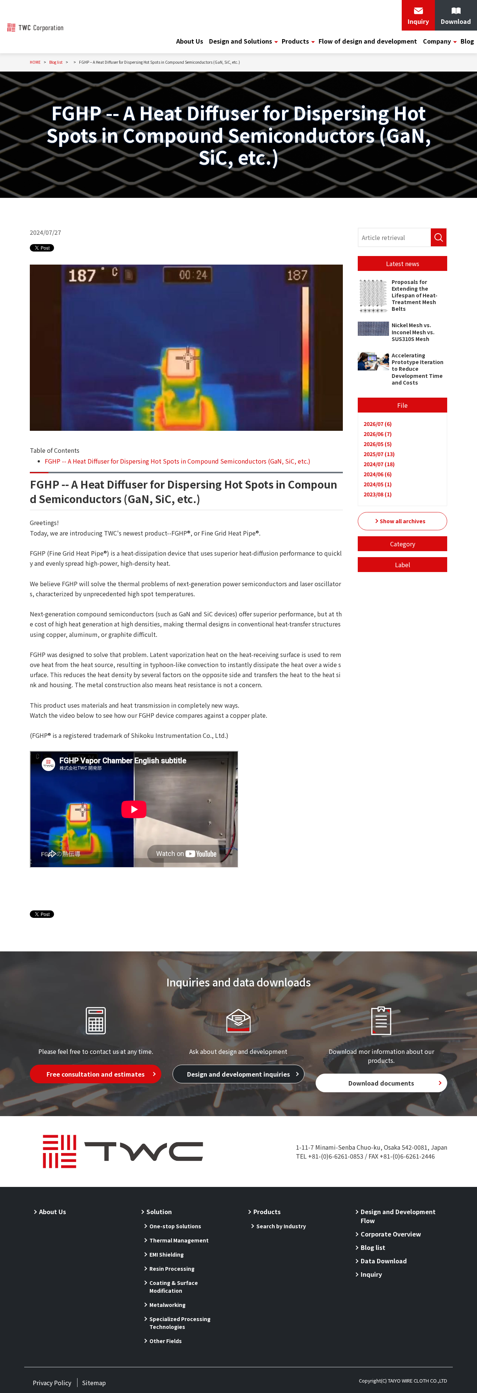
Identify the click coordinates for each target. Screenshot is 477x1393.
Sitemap (94, 1382)
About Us (189, 41)
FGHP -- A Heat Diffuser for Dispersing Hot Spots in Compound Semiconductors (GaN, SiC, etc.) (177, 461)
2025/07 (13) (379, 454)
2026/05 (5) (378, 444)
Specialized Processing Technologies (180, 1322)
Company (437, 41)
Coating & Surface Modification (173, 1286)
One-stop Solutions (175, 1226)
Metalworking (167, 1304)
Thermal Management (179, 1240)
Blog (467, 41)
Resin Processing (172, 1268)
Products (295, 41)
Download (456, 21)
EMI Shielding (166, 1254)
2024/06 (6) (378, 474)
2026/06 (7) (378, 434)
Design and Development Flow (398, 1216)
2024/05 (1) (378, 484)
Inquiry (418, 21)
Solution (159, 1211)
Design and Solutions (240, 41)
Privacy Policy (52, 1382)
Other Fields (165, 1341)
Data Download (384, 1260)
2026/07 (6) (378, 423)
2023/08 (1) (378, 494)
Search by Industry (281, 1226)
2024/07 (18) (379, 464)
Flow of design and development (368, 41)
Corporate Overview (391, 1233)
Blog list (373, 1247)
